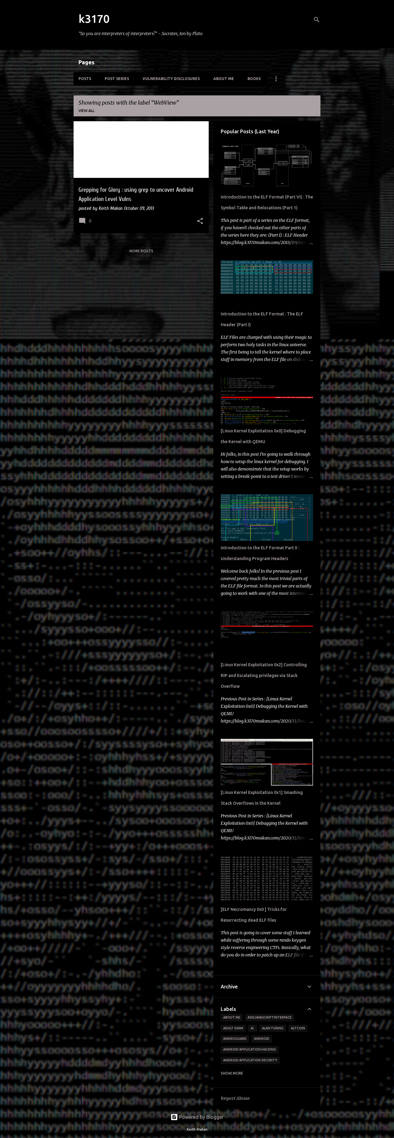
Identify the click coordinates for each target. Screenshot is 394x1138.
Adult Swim (233, 1028)
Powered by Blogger (200, 1117)
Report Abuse (235, 1098)
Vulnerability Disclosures (171, 79)
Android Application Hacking (249, 1049)
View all (86, 111)
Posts (84, 79)
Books (254, 79)
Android (261, 1038)
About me (223, 79)
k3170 (93, 18)
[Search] (316, 19)
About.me (231, 1017)
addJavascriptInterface (269, 1017)
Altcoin (298, 1028)
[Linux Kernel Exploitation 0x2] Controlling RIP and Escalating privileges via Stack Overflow (264, 675)
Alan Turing (272, 1028)
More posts (141, 251)
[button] (200, 221)
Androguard (235, 1038)
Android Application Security (250, 1060)
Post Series (117, 79)
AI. (253, 1028)
